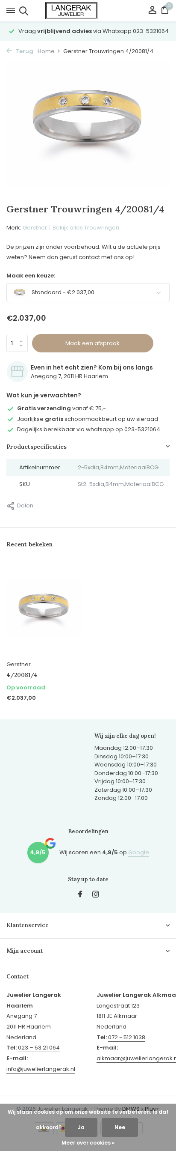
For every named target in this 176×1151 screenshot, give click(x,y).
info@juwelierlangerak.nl (40, 1069)
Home (46, 51)
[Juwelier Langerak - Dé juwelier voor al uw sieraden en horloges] (88, 10)
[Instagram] (95, 895)
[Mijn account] (152, 11)
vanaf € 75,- (61, 408)
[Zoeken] (22, 10)
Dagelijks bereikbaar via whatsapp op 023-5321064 (88, 429)
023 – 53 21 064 (39, 1048)
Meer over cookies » (88, 1142)
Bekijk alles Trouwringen (86, 228)
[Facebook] (80, 895)
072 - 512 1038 (126, 1037)
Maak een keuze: (30, 275)
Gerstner (35, 228)
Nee (119, 1127)
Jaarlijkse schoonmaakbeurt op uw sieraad (87, 419)
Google (138, 852)
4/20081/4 (22, 675)
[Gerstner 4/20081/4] (44, 609)
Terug (23, 51)
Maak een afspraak (92, 343)
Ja (81, 1127)
